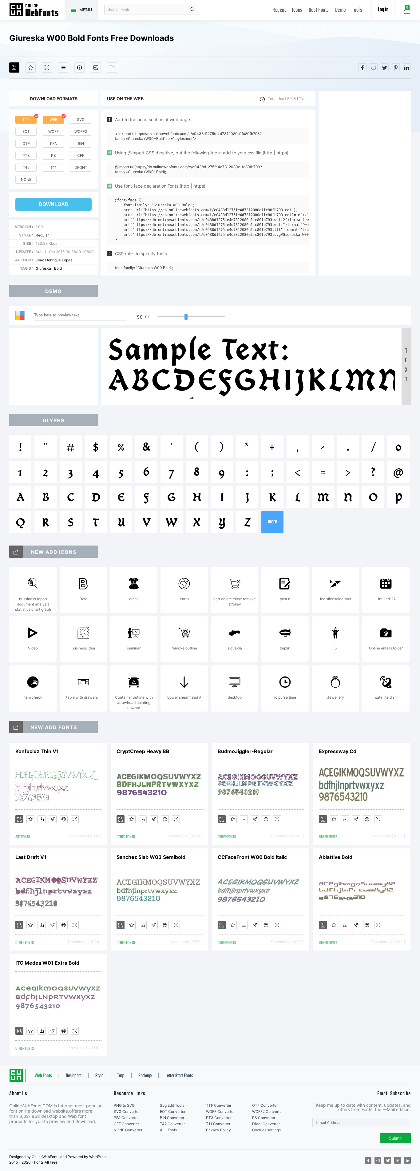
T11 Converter (218, 1123)
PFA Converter (126, 1117)
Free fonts (37, 10)
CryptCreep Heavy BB (143, 751)
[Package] (79, 67)
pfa (53, 143)
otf (26, 143)
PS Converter (263, 1117)
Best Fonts (319, 10)
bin (81, 143)
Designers (73, 1076)
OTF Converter (265, 1105)
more (272, 522)
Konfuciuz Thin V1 (37, 751)
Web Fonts (43, 1076)
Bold (58, 268)
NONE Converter (128, 1130)
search (192, 9)
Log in (383, 10)
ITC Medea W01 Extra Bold (47, 963)
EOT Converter (172, 1111)
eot (26, 131)
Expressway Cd (337, 751)
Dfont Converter (266, 1123)
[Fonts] (112, 67)
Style (99, 1076)
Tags (121, 1076)
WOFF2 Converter (267, 1111)
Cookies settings (266, 1130)
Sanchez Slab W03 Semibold (151, 857)
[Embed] (64, 819)
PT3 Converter (219, 1117)
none (26, 179)
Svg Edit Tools (172, 1105)
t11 (53, 167)
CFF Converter (126, 1123)
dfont (80, 167)
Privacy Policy (218, 1130)
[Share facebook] (363, 67)
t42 (26, 167)
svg (81, 119)
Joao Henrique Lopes (54, 260)
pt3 (26, 155)
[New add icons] (16, 552)
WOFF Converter (220, 1111)
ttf (26, 119)
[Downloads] (42, 819)
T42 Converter (172, 1123)
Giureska (43, 268)
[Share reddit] (374, 67)
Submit (395, 1138)
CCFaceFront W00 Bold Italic (252, 857)
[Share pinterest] (396, 67)
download (54, 204)
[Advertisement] (365, 183)
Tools (357, 10)
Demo (340, 10)
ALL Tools (168, 1130)
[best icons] (16, 727)
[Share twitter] (385, 67)
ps (53, 155)
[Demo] (47, 67)
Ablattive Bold (335, 857)
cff (80, 155)
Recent (279, 10)
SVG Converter (127, 1111)
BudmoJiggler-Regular (245, 751)
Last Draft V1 (30, 857)
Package (145, 1076)
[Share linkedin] (407, 67)
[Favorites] (31, 67)
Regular (42, 235)
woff (53, 131)
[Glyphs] (63, 67)
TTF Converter (218, 1105)
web (53, 119)
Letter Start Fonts (179, 1076)
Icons (297, 10)
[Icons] (96, 67)
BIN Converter (172, 1117)
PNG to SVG (124, 1105)
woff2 (80, 131)
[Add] (14, 67)
